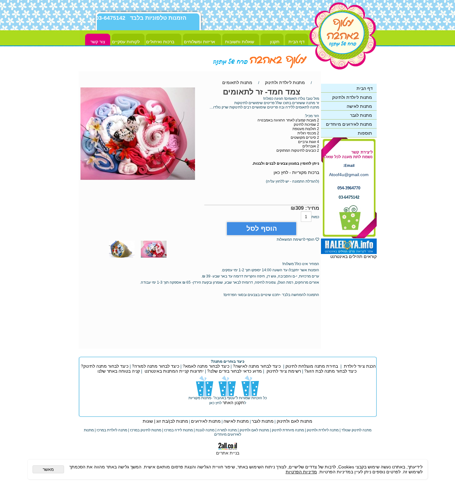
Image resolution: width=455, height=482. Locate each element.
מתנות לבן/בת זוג (172, 421)
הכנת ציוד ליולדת (360, 366)
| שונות (149, 421)
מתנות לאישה (236, 421)
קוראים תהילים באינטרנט (353, 256)
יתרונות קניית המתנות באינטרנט (173, 371)
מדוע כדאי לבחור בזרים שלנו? (234, 371)
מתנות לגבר (263, 421)
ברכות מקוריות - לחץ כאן (296, 172)
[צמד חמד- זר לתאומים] (154, 259)
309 (299, 208)
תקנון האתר (233, 402)
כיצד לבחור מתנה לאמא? (205, 366)
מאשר (48, 469)
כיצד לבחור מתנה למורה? (155, 366)
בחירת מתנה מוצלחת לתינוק (311, 366)
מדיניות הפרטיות (301, 471)
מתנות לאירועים (206, 421)
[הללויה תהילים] (349, 252)
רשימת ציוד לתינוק (283, 371)
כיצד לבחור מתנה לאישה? (257, 366)
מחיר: (311, 208)
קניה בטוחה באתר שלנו (119, 371)
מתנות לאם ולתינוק (293, 421)
